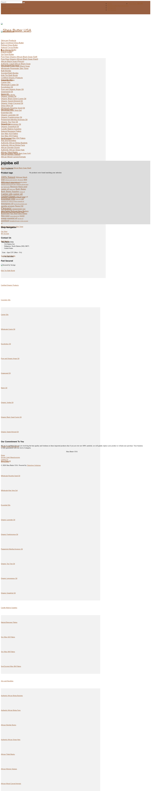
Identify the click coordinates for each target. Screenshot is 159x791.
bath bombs (6, 187)
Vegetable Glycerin (14, 221)
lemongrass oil (7, 203)
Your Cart (136, 4)
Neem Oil (19, 206)
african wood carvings (11, 179)
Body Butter (21, 189)
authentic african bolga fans (8, 184)
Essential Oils (8, 198)
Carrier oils (7, 193)
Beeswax (14, 186)
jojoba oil (11, 201)
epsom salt (25, 196)
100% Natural (8, 177)
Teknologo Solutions (34, 465)
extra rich (18, 199)
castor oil (18, 193)
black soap (12, 189)
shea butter (22, 213)
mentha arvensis (8, 206)
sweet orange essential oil (12, 217)
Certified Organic (8, 196)
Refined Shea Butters (20, 211)
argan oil (7, 182)
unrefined (5, 221)
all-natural (20, 179)
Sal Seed (14, 213)
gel (22, 199)
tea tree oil (20, 218)
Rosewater (5, 213)
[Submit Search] (24, 2)
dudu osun (19, 196)
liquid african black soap (20, 203)
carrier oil (22, 191)
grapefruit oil (4, 201)
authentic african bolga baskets (18, 182)
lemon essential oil (19, 201)
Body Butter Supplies (10, 191)
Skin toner (5, 216)
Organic (6, 208)
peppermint (17, 209)
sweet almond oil (14, 216)
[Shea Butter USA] (20, 30)
